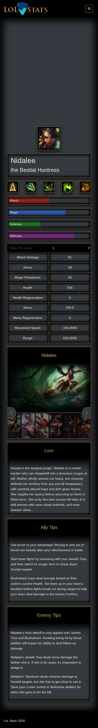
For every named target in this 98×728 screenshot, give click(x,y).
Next (86, 413)
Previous (11, 413)
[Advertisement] (49, 75)
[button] (13, 187)
